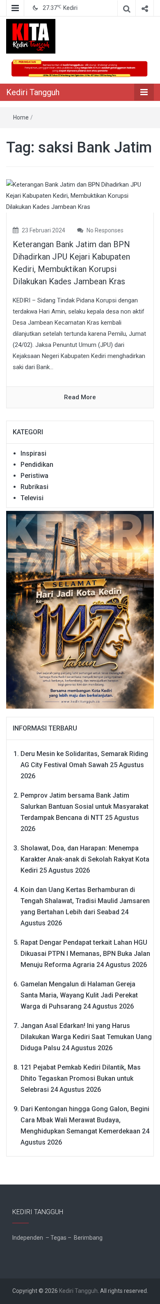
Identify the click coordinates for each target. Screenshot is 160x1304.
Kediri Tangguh (32, 92)
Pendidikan (37, 464)
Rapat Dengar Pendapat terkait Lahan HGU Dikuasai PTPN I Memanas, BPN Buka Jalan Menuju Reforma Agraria (85, 954)
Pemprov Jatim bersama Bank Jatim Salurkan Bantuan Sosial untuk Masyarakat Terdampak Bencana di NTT (85, 806)
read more (80, 397)
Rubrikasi (34, 487)
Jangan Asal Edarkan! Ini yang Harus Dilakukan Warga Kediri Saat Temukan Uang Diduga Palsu (86, 1037)
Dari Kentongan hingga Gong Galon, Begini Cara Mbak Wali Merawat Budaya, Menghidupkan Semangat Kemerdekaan (85, 1120)
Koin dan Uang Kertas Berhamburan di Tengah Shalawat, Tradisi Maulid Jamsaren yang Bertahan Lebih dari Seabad (85, 901)
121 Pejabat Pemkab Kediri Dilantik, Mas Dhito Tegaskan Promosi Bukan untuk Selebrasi (81, 1078)
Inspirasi (33, 453)
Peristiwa (34, 476)
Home (21, 117)
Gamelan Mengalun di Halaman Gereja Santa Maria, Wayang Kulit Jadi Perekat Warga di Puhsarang (79, 995)
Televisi (32, 498)
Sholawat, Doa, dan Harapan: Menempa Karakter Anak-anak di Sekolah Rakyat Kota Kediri (85, 859)
